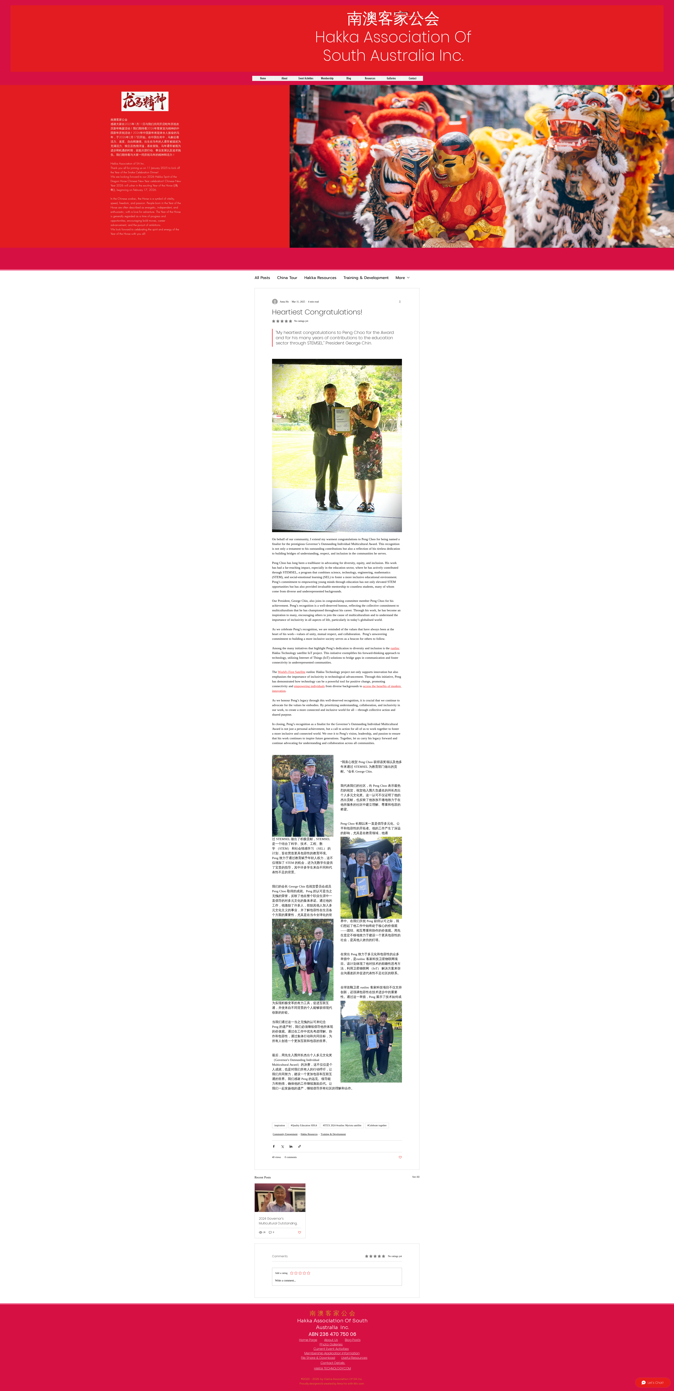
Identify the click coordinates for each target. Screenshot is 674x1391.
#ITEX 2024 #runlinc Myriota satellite (342, 1125)
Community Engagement (285, 1134)
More (400, 277)
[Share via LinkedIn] (291, 1146)
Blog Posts (353, 1340)
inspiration (279, 1125)
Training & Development (366, 277)
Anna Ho (342, 1383)
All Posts (262, 277)
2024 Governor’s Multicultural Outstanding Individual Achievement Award (278, 1221)
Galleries (336, 1344)
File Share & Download (318, 1358)
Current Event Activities (331, 1349)
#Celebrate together (377, 1125)
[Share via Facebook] (273, 1146)
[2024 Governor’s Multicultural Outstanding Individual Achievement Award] (280, 1197)
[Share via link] (299, 1146)
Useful (346, 1358)
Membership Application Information (332, 1353)
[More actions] (400, 302)
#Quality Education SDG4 (304, 1125)
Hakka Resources (320, 277)
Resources (359, 1358)
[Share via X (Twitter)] (282, 1146)
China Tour (287, 277)
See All (415, 1177)
